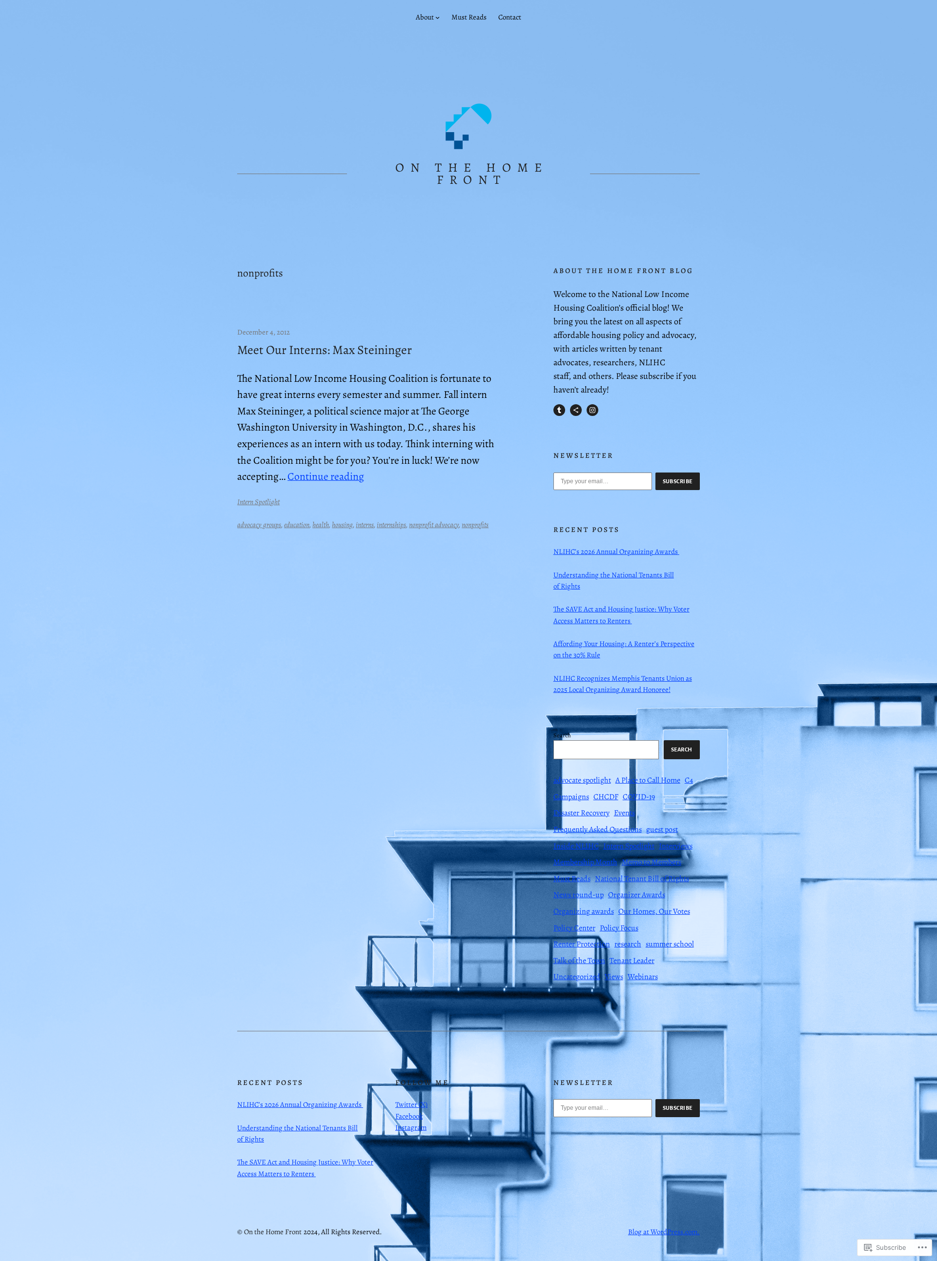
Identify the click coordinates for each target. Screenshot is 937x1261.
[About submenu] (437, 17)
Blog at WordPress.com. (664, 1232)
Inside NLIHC (576, 846)
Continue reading (325, 476)
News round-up (578, 894)
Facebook (409, 1116)
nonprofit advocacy (434, 525)
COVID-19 (639, 796)
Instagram (411, 1127)
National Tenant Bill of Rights (642, 878)
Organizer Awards (636, 894)
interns (365, 525)
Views (614, 976)
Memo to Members (651, 862)
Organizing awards (583, 911)
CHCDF (605, 796)
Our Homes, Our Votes (654, 911)
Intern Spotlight (258, 502)
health (320, 525)
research (627, 944)
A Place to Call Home (647, 780)
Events (624, 813)
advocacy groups (259, 525)
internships (391, 525)
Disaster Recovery (581, 813)
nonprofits (475, 525)
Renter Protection (581, 944)
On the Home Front (472, 174)
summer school (670, 944)
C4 (689, 780)
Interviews (676, 846)
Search (562, 735)
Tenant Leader (632, 960)
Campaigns (571, 796)
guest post (662, 829)
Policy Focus (619, 928)
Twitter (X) (411, 1104)
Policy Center (574, 928)
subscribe (678, 481)
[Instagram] (592, 410)
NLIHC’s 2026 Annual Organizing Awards (616, 551)
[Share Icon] (576, 410)
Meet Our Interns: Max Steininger (324, 350)
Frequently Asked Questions (597, 829)
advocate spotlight (582, 780)
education (296, 525)
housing (342, 525)
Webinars (643, 976)
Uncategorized (576, 976)
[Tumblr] (559, 410)
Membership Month (585, 862)
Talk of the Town (579, 960)
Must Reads (572, 878)
